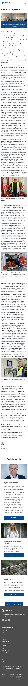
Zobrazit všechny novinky (14, 604)
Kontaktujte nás (5, 641)
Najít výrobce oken (6, 670)
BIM (3, 661)
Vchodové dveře (5, 650)
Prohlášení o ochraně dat (11, 676)
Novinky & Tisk (5, 634)
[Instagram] (6, 619)
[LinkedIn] (9, 619)
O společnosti (5, 630)
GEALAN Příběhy (6, 637)
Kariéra (3, 632)
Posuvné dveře (5, 652)
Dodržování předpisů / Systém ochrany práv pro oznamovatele (20, 678)
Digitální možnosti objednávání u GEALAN (11, 666)
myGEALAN (4, 659)
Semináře (4, 664)
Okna (3, 648)
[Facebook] (3, 619)
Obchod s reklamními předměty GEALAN (11, 668)
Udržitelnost (4, 639)
